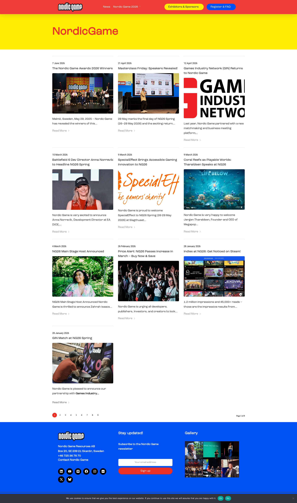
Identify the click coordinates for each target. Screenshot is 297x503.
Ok (220, 498)
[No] (293, 498)
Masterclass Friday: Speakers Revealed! (148, 68)
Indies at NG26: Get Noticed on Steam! (212, 251)
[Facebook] (86, 471)
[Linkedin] (61, 471)
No (228, 498)
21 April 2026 (124, 63)
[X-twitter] (61, 479)
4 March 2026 (59, 246)
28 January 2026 (192, 246)
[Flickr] (103, 471)
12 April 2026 (190, 63)
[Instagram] (94, 471)
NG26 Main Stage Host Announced (78, 251)
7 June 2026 (58, 63)
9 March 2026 (125, 154)
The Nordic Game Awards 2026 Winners (82, 68)
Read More (59, 130)
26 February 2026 (127, 246)
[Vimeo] (78, 471)
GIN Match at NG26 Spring (72, 338)
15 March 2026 (59, 154)
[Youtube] (69, 471)
